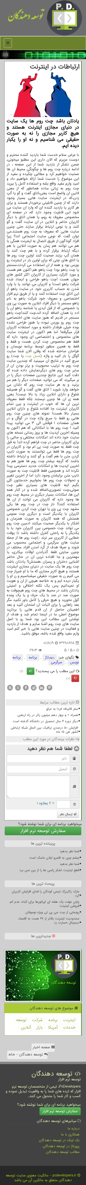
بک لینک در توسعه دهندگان (59, 1140)
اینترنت (69, 1020)
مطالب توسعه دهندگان (63, 1152)
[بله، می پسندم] (30, 671)
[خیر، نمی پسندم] (75, 678)
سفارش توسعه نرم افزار (43, 830)
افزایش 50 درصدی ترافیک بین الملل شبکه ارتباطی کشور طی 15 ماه (44, 730)
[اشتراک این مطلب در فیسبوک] (25, 688)
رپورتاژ (49, 657)
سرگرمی (56, 662)
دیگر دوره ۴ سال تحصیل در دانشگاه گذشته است (45, 721)
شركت (37, 1020)
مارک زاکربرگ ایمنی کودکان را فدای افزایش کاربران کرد (45, 893)
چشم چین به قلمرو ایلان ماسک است (54, 858)
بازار (39, 1027)
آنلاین (26, 1027)
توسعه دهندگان (25, 18)
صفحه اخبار (42, 1047)
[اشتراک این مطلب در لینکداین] (41, 688)
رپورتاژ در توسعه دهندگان (61, 1146)
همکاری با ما (70, 1134)
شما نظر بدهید (69, 851)
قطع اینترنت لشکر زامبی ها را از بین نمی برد (49, 870)
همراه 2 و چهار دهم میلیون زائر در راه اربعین (47, 715)
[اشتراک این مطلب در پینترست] (49, 688)
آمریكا (53, 1027)
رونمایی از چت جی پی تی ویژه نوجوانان (52, 912)
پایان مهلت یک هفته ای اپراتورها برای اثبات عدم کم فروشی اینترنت (44, 904)
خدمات (69, 1027)
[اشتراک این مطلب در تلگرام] (33, 688)
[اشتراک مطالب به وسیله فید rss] (10, 688)
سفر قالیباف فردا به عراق (62, 709)
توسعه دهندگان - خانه (26, 1054)
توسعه (21, 1020)
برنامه (33, 657)
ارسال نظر (67, 814)
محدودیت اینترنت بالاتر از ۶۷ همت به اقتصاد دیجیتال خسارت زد (48, 920)
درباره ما (73, 1128)
